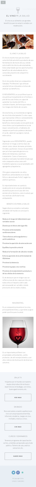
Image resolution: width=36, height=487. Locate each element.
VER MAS (18, 397)
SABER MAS (18, 456)
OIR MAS (18, 427)
